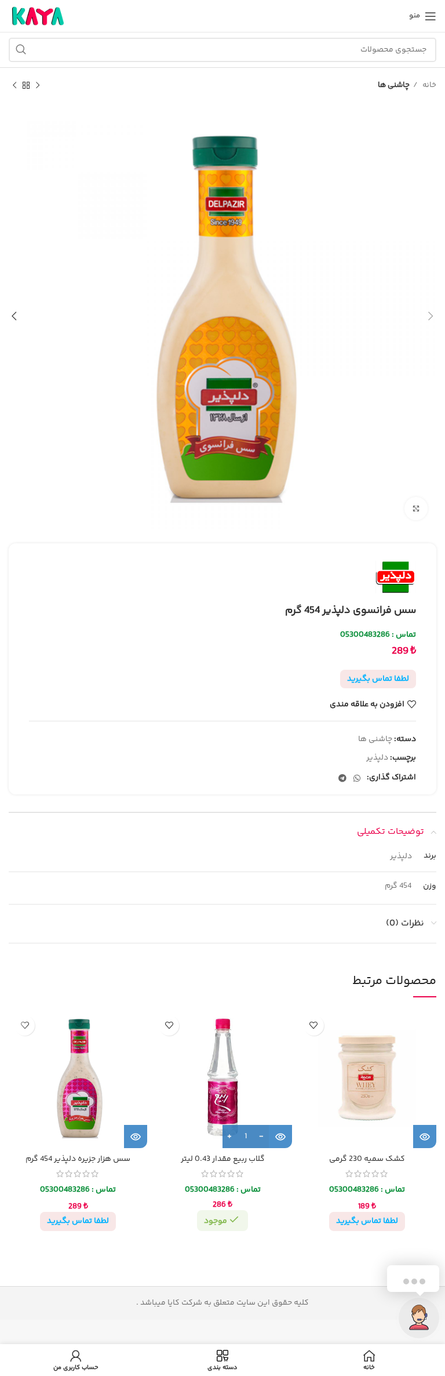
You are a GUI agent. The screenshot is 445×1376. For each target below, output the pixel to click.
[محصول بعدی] (14, 86)
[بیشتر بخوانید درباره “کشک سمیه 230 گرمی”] (424, 1136)
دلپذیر (377, 757)
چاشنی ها (394, 85)
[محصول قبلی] (37, 86)
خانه (428, 85)
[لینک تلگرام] (342, 778)
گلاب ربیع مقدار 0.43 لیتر (223, 1159)
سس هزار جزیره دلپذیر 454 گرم (77, 1159)
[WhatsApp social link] (357, 778)
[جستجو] (21, 50)
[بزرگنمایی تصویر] (416, 508)
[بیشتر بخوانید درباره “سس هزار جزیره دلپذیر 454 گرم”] (135, 1136)
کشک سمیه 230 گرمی (367, 1159)
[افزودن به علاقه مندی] (314, 1025)
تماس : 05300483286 (378, 635)
